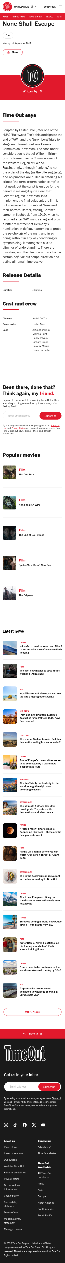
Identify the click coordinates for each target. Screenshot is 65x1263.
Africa (41, 1184)
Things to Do (18, 17)
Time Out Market (47, 1153)
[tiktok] (15, 1125)
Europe (42, 1196)
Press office (10, 1147)
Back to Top (35, 1034)
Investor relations (13, 1153)
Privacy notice (11, 1179)
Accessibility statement (11, 1204)
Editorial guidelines (15, 1173)
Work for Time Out (14, 1166)
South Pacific (45, 1216)
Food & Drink (35, 17)
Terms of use (11, 1213)
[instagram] (6, 1125)
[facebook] (25, 1125)
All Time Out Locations (45, 1175)
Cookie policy (11, 1196)
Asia (40, 1190)
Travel (49, 17)
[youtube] (43, 1125)
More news (32, 1012)
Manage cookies (13, 1229)
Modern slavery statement (12, 1221)
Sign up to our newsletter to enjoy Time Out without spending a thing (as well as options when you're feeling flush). (31, 403)
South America (46, 1209)
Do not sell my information (12, 1187)
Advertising (44, 1147)
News (5, 17)
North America (46, 1203)
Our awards (10, 1160)
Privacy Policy (18, 428)
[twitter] (34, 1125)
